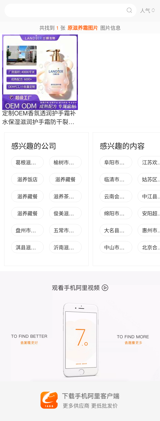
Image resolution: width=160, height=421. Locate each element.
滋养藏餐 (65, 179)
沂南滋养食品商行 (74, 247)
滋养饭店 (27, 179)
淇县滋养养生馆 (33, 247)
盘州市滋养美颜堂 (36, 230)
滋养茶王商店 (69, 196)
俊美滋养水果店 (71, 213)
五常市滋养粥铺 (71, 230)
